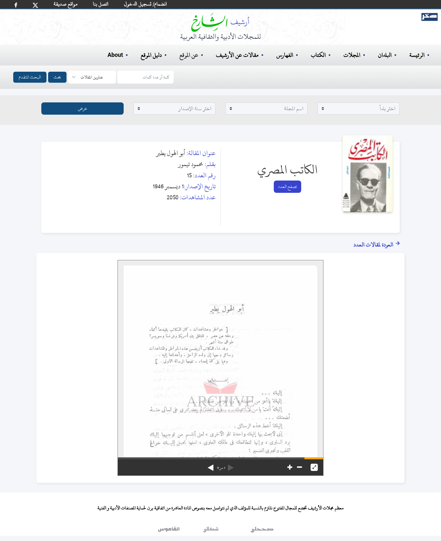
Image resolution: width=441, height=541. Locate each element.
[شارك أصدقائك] (16, 5)
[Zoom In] (289, 467)
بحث (57, 77)
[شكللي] (210, 531)
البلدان (385, 55)
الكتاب (318, 55)
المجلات (352, 55)
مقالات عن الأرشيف (237, 55)
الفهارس (284, 55)
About (115, 55)
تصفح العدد (287, 186)
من (221, 468)
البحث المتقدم (30, 77)
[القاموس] (169, 531)
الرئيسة (417, 55)
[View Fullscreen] (314, 467)
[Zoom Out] (299, 467)
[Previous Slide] (231, 465)
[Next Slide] (210, 465)
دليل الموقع (151, 55)
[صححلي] (262, 531)
